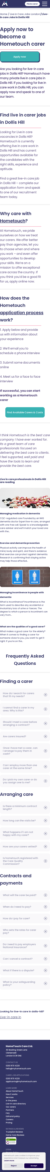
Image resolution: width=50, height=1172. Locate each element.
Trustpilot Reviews (14, 1132)
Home (3, 14)
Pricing (9, 1122)
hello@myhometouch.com (18, 1068)
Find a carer (32, 4)
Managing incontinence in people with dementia (25, 578)
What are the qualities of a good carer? (25, 622)
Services (10, 1097)
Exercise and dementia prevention (25, 539)
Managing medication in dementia (25, 499)
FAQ (7, 1113)
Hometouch (5, 4)
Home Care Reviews (15, 1135)
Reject (14, 1165)
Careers (9, 1119)
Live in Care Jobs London (25, 14)
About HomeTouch (14, 1091)
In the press (11, 1100)
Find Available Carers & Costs (25, 412)
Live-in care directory (16, 1103)
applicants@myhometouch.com (21, 1081)
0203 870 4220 (13, 1065)
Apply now (19, 56)
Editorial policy (13, 1116)
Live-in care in (10, 1017)
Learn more (9, 1160)
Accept (34, 1165)
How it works (11, 1094)
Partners (10, 1110)
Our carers (11, 1107)
